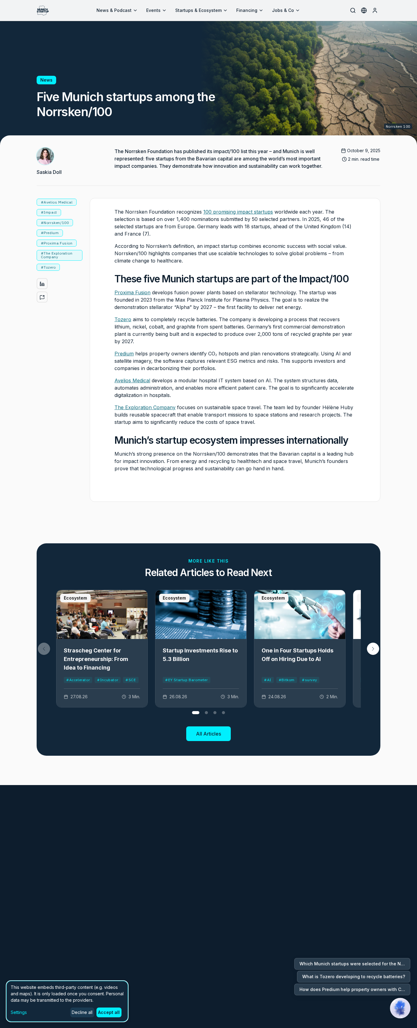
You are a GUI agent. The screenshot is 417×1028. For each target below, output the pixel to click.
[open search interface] (352, 10)
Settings (19, 1012)
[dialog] (67, 1001)
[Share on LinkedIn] (42, 283)
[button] (373, 649)
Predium (124, 354)
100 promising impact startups (238, 212)
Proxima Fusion (132, 292)
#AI (267, 679)
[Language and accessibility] (363, 10)
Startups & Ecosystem (198, 10)
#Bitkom (287, 679)
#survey (309, 679)
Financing (246, 10)
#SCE (130, 679)
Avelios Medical (132, 380)
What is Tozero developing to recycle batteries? (353, 976)
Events (153, 10)
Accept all (109, 1012)
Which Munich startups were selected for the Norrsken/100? (354, 963)
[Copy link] (42, 297)
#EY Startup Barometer (186, 679)
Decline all (82, 1012)
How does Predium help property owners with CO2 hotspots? (354, 989)
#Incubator (107, 679)
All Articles (208, 734)
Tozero (122, 319)
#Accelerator (78, 679)
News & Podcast (114, 10)
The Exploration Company (145, 407)
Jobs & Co (283, 10)
